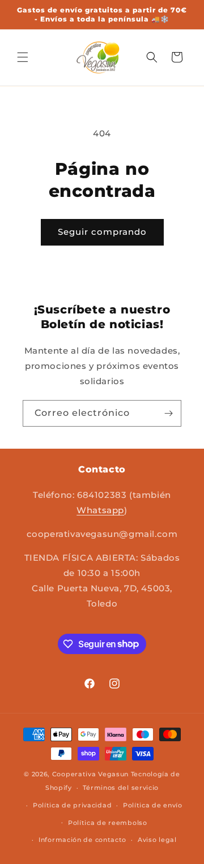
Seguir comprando (102, 231)
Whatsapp (100, 510)
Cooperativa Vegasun (90, 774)
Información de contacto (82, 840)
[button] (22, 57)
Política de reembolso (107, 823)
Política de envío (152, 805)
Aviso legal (157, 840)
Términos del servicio (121, 788)
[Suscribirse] (168, 413)
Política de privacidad (72, 805)
